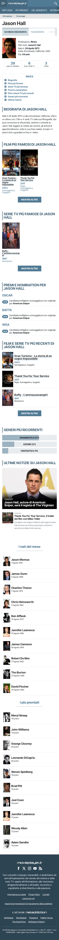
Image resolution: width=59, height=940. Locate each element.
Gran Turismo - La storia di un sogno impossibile (9, 181)
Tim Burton (18, 672)
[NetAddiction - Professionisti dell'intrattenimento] (36, 912)
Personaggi (20, 16)
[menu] (3, 3)
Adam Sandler (20, 842)
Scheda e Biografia (15, 32)
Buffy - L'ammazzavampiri (11, 253)
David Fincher (20, 686)
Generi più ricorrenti (18, 96)
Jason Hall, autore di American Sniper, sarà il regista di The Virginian (29, 504)
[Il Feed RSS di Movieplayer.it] (40, 868)
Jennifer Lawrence (23, 630)
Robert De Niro (20, 658)
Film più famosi (15, 83)
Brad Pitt (16, 786)
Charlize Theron (21, 588)
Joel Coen (17, 800)
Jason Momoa (20, 559)
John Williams (20, 729)
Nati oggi (7, 10)
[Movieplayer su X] (24, 868)
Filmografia (37, 32)
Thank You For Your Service (27, 179)
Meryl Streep (19, 715)
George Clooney (21, 743)
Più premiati (22, 10)
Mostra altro (29, 199)
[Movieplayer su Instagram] (29, 868)
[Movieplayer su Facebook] (18, 868)
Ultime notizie (15, 99)
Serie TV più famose (18, 86)
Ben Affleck (18, 616)
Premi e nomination (17, 90)
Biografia (12, 80)
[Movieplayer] (29, 862)
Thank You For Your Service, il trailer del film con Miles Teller (34, 517)
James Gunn (19, 573)
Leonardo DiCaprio (23, 757)
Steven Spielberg (22, 772)
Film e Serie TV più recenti (21, 93)
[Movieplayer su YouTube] (35, 868)
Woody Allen (19, 828)
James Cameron (21, 644)
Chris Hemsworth (22, 602)
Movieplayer (7, 16)
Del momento (39, 10)
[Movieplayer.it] (17, 3)
